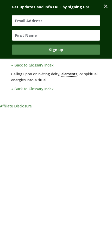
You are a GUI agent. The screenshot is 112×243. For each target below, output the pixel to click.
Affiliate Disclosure (16, 106)
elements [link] (69, 73)
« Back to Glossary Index (32, 65)
